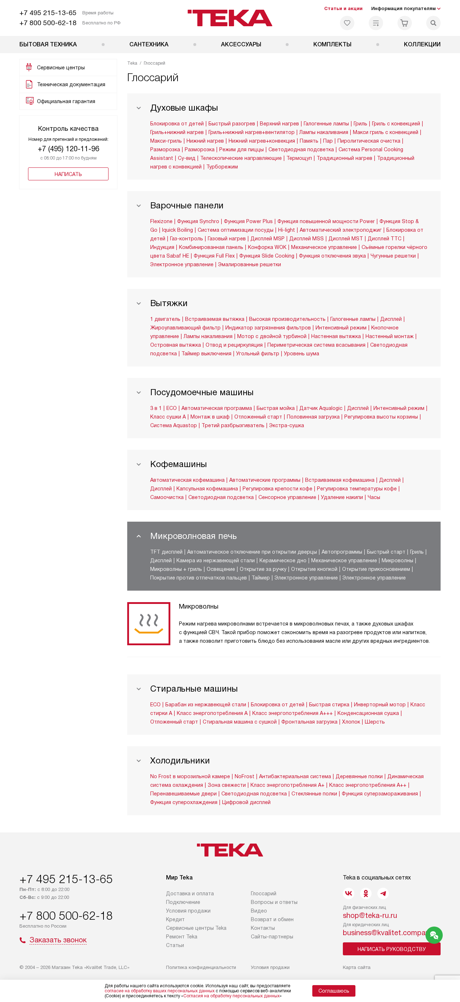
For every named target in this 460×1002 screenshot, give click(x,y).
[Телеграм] (383, 893)
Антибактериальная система (295, 776)
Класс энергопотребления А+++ (292, 713)
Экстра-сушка (286, 425)
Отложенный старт (258, 417)
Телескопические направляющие (241, 158)
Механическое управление (324, 247)
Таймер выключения (206, 353)
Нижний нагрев (205, 141)
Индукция (162, 247)
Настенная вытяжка (336, 336)
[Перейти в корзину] (404, 23)
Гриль (360, 123)
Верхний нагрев (279, 123)
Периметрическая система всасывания (316, 345)
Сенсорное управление (287, 497)
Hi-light (286, 230)
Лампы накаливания (323, 132)
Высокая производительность (287, 319)
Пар (328, 141)
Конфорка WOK (267, 247)
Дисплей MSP (267, 238)
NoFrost (244, 776)
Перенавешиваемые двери (183, 793)
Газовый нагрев (227, 238)
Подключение (183, 902)
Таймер (261, 578)
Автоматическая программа (216, 408)
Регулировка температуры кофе (357, 488)
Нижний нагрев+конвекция (262, 141)
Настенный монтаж (389, 336)
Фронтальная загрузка (309, 722)
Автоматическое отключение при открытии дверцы (252, 552)
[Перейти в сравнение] (376, 23)
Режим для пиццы (241, 149)
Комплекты (332, 44)
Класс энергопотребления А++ (367, 785)
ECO (171, 408)
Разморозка (165, 149)
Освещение (221, 569)
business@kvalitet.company (388, 933)
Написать (68, 174)
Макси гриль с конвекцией (385, 132)
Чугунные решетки (393, 256)
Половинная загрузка (313, 417)
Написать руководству (392, 949)
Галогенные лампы (326, 123)
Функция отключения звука (332, 256)
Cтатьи (175, 945)
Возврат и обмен (272, 919)
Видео (259, 911)
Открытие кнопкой (314, 569)
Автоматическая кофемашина (187, 480)
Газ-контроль (186, 238)
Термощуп (299, 158)
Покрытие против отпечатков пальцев (198, 578)
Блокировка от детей (177, 123)
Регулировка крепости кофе (277, 488)
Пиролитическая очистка (368, 141)
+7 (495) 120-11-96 (68, 149)
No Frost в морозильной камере (190, 776)
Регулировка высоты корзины (381, 417)
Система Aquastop (173, 425)
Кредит (175, 919)
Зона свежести (227, 785)
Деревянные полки (359, 776)
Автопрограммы (342, 552)
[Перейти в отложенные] (347, 23)
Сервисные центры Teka (196, 928)
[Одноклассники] (366, 893)
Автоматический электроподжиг (341, 230)
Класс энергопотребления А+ (287, 785)
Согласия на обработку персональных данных (231, 995)
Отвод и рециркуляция (234, 345)
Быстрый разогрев (231, 123)
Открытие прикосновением (376, 569)
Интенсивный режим (341, 328)
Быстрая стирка (329, 704)
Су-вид (187, 158)
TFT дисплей (166, 552)
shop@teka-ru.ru (370, 915)
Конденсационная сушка (368, 713)
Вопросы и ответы (274, 902)
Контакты (263, 928)
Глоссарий (263, 893)
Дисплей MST (345, 238)
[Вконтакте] (348, 893)
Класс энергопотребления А (212, 713)
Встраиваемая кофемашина (339, 480)
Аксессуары (241, 44)
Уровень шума (301, 353)
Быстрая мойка (276, 408)
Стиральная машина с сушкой (240, 722)
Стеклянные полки (314, 793)
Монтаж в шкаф (210, 417)
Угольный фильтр (257, 353)
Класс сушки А (168, 417)
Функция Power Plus (248, 221)
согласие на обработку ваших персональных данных (160, 990)
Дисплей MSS (306, 238)
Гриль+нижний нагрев (177, 132)
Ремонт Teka (181, 936)
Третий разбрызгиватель (233, 425)
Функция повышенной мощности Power (326, 221)
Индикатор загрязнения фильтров (268, 328)
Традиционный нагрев (344, 158)
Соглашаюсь (333, 991)
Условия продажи (188, 911)
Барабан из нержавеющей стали (205, 704)
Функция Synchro (198, 221)
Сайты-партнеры (272, 936)
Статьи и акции (343, 8)
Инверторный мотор (380, 704)
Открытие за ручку (263, 569)
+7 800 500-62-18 (48, 23)
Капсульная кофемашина (207, 488)
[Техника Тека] (230, 17)
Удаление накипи (342, 497)
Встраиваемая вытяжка (214, 319)
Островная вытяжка (175, 345)
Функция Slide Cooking (266, 256)
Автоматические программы (264, 480)
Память (309, 141)
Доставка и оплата (190, 893)
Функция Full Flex (214, 256)
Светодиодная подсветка (301, 149)
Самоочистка (167, 497)
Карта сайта (357, 967)
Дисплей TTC (384, 238)
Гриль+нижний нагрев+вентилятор (251, 132)
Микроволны (397, 560)
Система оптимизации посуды (235, 230)
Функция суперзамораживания (380, 793)
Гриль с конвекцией (396, 123)
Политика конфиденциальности (201, 967)
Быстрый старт (386, 552)
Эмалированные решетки (249, 264)
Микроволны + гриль (176, 569)
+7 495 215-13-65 (48, 13)
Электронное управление (181, 264)
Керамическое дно (283, 560)
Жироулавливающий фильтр (185, 328)
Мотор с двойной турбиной (272, 336)
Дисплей (391, 319)
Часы (374, 497)
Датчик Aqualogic (320, 408)
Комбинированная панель (211, 247)
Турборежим (222, 167)
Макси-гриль (166, 141)
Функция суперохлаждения (183, 802)
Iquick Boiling (177, 230)
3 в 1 (156, 408)
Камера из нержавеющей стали (215, 560)
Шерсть (375, 722)
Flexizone (161, 221)
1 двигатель (165, 319)
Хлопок (351, 722)
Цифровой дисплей (246, 802)
